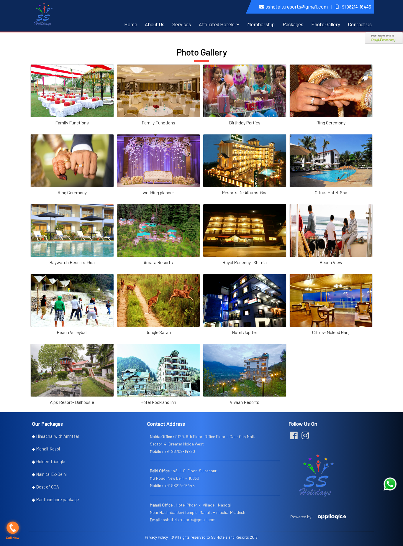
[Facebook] (294, 437)
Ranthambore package (57, 499)
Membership (261, 24)
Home (130, 24)
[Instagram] (305, 437)
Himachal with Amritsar (57, 436)
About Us (154, 24)
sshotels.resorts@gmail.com (297, 6)
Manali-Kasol (48, 448)
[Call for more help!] (390, 484)
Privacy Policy (156, 537)
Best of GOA (47, 486)
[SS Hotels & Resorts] (43, 13)
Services (181, 24)
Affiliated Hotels (217, 24)
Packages (293, 24)
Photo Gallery (325, 24)
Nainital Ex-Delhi (51, 474)
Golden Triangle (50, 461)
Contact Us (360, 24)
